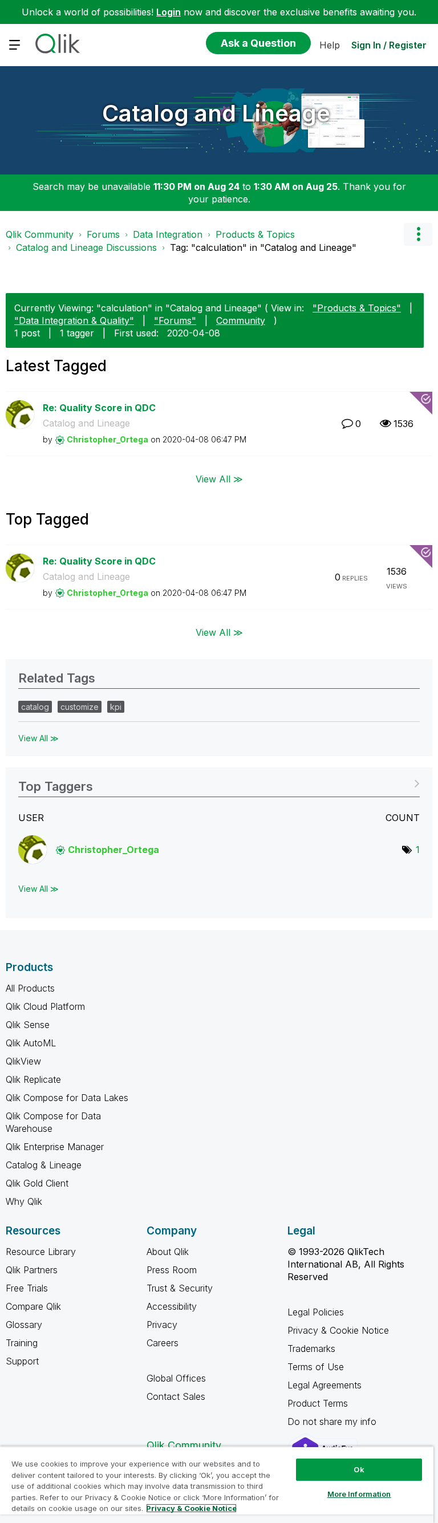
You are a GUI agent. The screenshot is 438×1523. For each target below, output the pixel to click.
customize (79, 707)
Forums (103, 234)
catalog (35, 707)
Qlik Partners (32, 1270)
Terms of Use (315, 1366)
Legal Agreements (324, 1385)
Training (22, 1343)
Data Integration (167, 234)
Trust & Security (180, 1288)
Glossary (24, 1324)
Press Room (172, 1270)
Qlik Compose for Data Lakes (67, 1097)
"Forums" (175, 320)
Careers (163, 1343)
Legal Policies (315, 1312)
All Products (30, 988)
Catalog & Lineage (44, 1165)
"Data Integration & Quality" (74, 320)
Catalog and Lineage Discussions (86, 247)
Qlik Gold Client (37, 1183)
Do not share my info (333, 1421)
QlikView (23, 1061)
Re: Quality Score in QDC (99, 407)
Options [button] (418, 234)
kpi (115, 707)
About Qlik (168, 1251)
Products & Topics (255, 234)
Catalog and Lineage (216, 113)
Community (240, 320)
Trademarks (311, 1348)
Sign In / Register (389, 45)
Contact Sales (176, 1396)
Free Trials (27, 1288)
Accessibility (172, 1306)
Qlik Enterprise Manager (55, 1146)
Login (168, 12)
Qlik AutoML (31, 1043)
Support (22, 1361)
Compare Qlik (33, 1306)
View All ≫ (219, 478)
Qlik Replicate (33, 1079)
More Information (359, 1493)
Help (329, 45)
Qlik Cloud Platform (45, 1006)
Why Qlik (24, 1201)
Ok (359, 1469)
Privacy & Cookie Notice (338, 1330)
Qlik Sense (28, 1024)
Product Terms (317, 1403)
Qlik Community (40, 234)
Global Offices (176, 1378)
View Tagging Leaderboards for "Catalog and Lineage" (219, 782)
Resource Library (41, 1251)
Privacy (162, 1324)
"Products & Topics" (357, 308)
